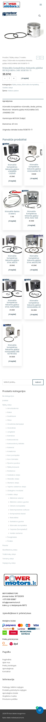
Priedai (5, 545)
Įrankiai (5, 400)
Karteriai (10, 447)
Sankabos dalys (13, 475)
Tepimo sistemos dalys (16, 487)
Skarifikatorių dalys (9, 550)
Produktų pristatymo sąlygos (14, 690)
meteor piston (13, 91)
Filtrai (9, 420)
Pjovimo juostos (13, 463)
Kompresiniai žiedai (18, 514)
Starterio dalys (13, 483)
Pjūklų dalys (7, 405)
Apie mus (6, 662)
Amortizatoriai (12, 408)
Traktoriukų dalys (9, 554)
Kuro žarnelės (12, 459)
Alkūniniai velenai (16, 498)
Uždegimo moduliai (15, 491)
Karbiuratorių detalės (15, 444)
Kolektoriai (11, 451)
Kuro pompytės (13, 455)
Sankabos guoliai (17, 521)
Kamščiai (11, 436)
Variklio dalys (12, 494)
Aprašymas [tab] (7, 101)
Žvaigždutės (12, 537)
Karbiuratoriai (12, 440)
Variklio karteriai (16, 533)
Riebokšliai (14, 518)
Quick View (12, 160)
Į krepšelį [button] (12, 181)
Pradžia (5, 57)
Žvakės (10, 541)
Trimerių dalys (8, 559)
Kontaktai (6, 671)
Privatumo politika (9, 699)
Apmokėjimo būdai (10, 693)
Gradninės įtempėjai (15, 424)
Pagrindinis (6, 659)
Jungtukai (11, 432)
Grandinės (11, 428)
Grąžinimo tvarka (9, 696)
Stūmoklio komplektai (18, 525)
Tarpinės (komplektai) (18, 529)
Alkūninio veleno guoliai (19, 502)
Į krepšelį (25, 78)
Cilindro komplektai (17, 506)
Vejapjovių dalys (9, 563)
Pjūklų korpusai (13, 467)
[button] (39, 16)
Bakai (9, 412)
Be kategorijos (8, 396)
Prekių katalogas (9, 665)
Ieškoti (38, 382)
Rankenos (11, 471)
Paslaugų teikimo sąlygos (13, 687)
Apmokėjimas (7, 669)
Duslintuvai (11, 416)
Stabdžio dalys (13, 479)
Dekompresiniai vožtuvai (19, 510)
